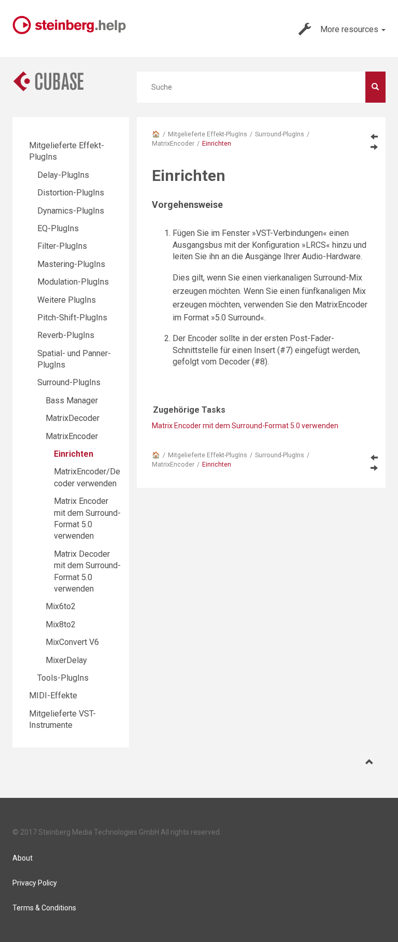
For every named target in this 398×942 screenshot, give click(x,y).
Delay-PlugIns (63, 175)
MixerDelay (66, 660)
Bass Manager (72, 400)
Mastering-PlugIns (71, 264)
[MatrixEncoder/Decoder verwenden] (374, 146)
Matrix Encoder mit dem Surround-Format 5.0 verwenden (245, 425)
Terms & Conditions (44, 908)
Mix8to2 (61, 624)
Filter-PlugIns (62, 246)
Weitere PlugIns (66, 300)
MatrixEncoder (173, 143)
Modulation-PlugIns (73, 282)
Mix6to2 (61, 606)
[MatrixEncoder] (374, 136)
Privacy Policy (34, 883)
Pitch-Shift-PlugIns (72, 317)
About (22, 858)
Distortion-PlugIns (70, 193)
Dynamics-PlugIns (70, 211)
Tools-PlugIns (63, 678)
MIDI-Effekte (53, 695)
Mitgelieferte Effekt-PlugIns (207, 134)
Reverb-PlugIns (65, 335)
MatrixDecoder (73, 418)
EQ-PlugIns (58, 228)
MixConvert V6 (72, 642)
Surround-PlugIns (279, 134)
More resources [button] (350, 29)
